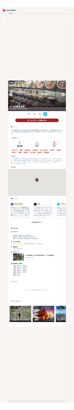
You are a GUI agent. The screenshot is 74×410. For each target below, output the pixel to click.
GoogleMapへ (36, 222)
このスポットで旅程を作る (38, 120)
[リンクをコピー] (69, 10)
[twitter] (45, 114)
